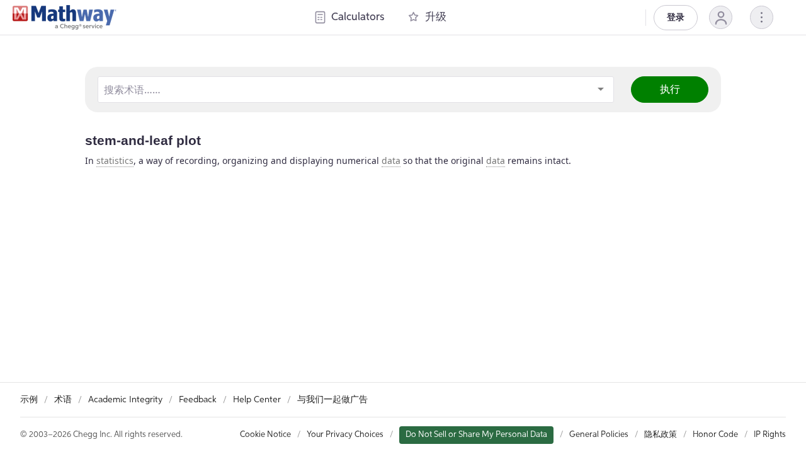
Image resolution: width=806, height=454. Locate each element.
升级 (435, 17)
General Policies (598, 435)
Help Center (257, 399)
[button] (720, 17)
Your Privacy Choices (345, 435)
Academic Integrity (125, 399)
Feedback (198, 399)
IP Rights (770, 435)
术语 (63, 399)
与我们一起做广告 (332, 399)
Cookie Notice (265, 435)
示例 (29, 399)
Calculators (357, 17)
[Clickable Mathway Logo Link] (64, 17)
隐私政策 (660, 435)
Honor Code (715, 435)
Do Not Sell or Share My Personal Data (476, 435)
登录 (675, 17)
